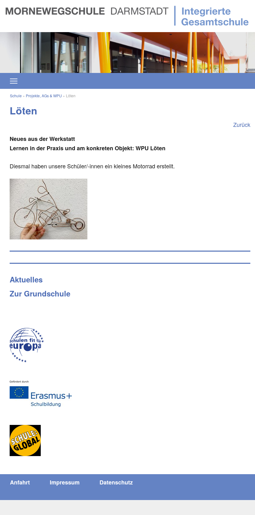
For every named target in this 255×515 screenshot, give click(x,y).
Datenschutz (116, 482)
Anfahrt (20, 482)
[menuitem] (20, 482)
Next (223, 49)
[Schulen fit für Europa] (27, 345)
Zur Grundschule (40, 293)
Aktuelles (26, 279)
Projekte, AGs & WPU (44, 95)
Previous (32, 49)
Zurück (241, 124)
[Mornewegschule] (127, 15)
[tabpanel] (127, 52)
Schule (16, 95)
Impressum (65, 482)
